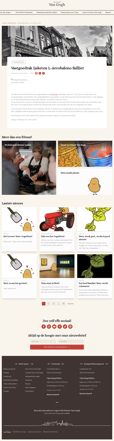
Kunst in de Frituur (9, 387)
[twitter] (60, 326)
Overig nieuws (12, 23)
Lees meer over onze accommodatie (57, 413)
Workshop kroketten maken (47, 12)
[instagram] (49, 326)
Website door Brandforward (50, 432)
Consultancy (29, 391)
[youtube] (54, 326)
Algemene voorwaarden (34, 432)
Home (4, 23)
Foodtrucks (7, 376)
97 (63, 304)
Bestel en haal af (9, 369)
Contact (6, 391)
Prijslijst (6, 373)
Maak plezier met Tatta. (70, 12)
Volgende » (70, 304)
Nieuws (108, 12)
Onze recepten (30, 387)
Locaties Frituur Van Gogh (34, 373)
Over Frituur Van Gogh (33, 369)
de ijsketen (54, 94)
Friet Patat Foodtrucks (24, 12)
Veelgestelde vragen (32, 376)
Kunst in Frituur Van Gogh (92, 12)
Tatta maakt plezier (10, 384)
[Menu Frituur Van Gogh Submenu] (11, 12)
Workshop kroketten (10, 380)
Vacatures (28, 380)
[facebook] (44, 326)
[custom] (65, 326)
